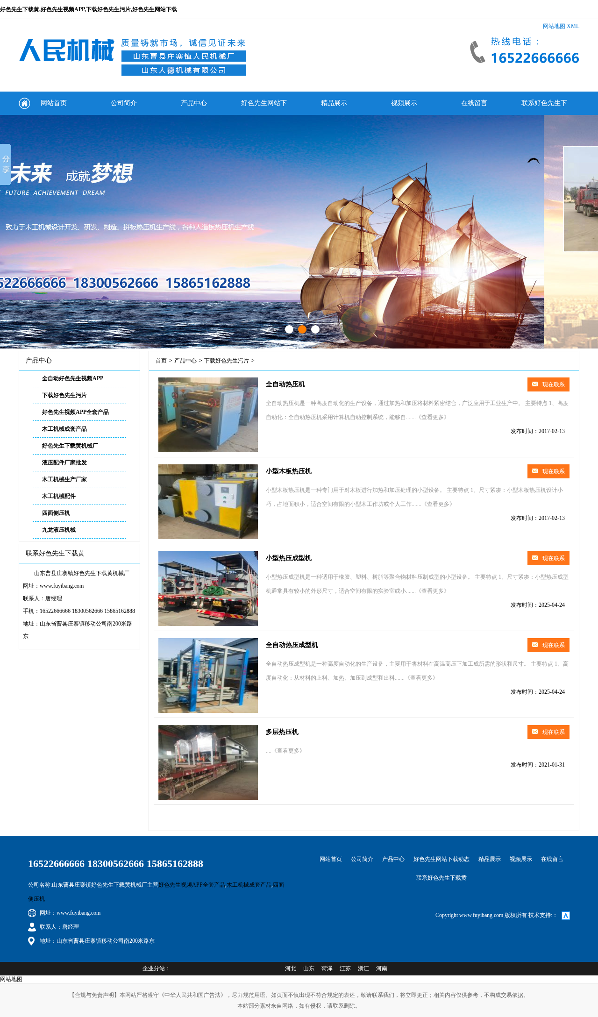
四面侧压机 (56, 513)
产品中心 (194, 103)
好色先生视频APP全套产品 (75, 412)
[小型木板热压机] (208, 537)
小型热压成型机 (289, 558)
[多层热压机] (208, 798)
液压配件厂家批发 (64, 462)
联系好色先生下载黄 (544, 107)
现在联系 (553, 384)
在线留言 (474, 103)
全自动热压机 (285, 384)
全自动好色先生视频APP (72, 378)
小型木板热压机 (289, 471)
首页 (161, 360)
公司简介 (124, 103)
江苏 (345, 968)
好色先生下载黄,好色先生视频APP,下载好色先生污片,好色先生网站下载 (88, 9)
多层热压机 (282, 731)
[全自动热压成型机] (208, 711)
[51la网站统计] (566, 915)
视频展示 (404, 103)
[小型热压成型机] (208, 624)
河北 (290, 968)
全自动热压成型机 (292, 644)
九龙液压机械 (59, 529)
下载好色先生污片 (64, 395)
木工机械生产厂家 (64, 479)
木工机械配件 (59, 496)
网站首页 (54, 103)
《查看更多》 (432, 417)
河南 (381, 968)
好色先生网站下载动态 (264, 107)
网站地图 (554, 26)
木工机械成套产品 (64, 429)
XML (573, 26)
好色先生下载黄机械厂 (70, 445)
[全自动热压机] (208, 450)
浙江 (363, 968)
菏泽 (327, 968)
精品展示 (334, 103)
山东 (308, 968)
